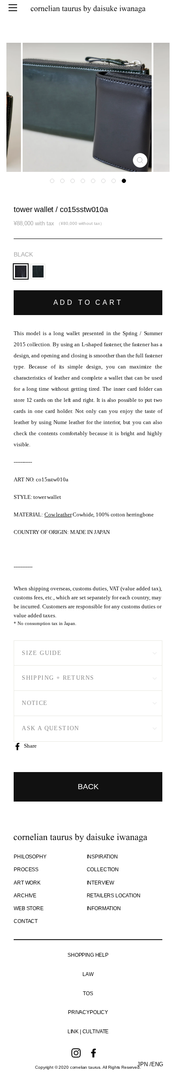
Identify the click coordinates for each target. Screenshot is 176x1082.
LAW (88, 974)
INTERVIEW (100, 883)
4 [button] (83, 181)
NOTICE (34, 703)
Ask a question (50, 728)
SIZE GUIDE (42, 653)
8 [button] (124, 181)
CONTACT (26, 921)
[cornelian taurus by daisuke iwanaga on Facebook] (93, 1053)
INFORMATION (104, 908)
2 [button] (62, 181)
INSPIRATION (102, 857)
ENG (157, 1064)
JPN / (144, 1064)
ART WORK (27, 883)
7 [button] (113, 181)
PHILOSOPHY (30, 857)
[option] (88, 107)
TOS (88, 994)
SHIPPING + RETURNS (58, 678)
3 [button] (72, 181)
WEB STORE (29, 908)
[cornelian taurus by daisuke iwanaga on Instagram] (76, 1053)
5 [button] (93, 181)
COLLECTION (103, 870)
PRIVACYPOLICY (88, 1012)
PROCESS (26, 870)
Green (38, 271)
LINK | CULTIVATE (88, 1032)
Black (23, 254)
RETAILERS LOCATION (114, 896)
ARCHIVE (25, 896)
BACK (88, 786)
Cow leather (58, 514)
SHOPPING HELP (88, 955)
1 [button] (52, 181)
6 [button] (103, 181)
